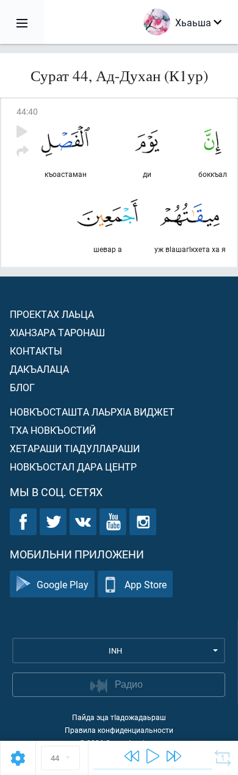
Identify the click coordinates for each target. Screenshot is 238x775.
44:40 (27, 111)
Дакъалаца (39, 368)
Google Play (62, 584)
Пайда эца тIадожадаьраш (119, 717)
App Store (145, 584)
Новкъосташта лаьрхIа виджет (92, 411)
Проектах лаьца (52, 314)
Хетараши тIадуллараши (75, 448)
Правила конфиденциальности (119, 730)
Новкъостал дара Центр (73, 466)
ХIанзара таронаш (57, 332)
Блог (22, 387)
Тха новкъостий (53, 430)
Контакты (36, 350)
